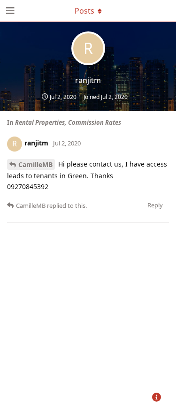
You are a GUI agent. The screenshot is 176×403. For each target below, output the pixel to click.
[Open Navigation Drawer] (9, 11)
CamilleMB (35, 164)
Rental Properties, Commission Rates (68, 122)
